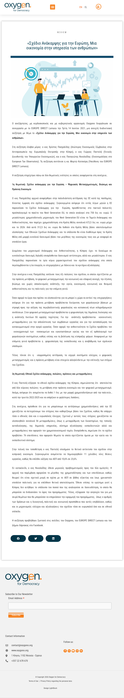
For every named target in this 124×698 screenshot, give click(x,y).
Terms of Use (33, 681)
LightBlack (53, 688)
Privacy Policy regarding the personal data (56, 681)
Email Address (16, 598)
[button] (52, 7)
